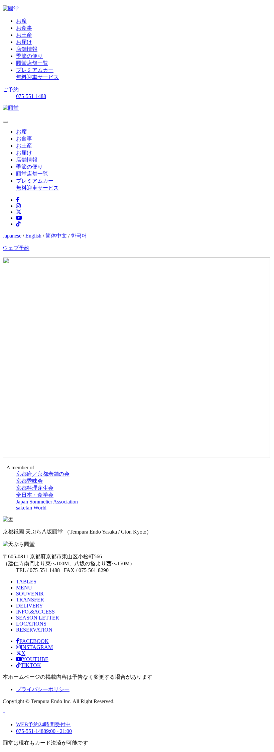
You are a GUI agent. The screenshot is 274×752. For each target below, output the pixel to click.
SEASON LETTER (37, 618)
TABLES (26, 581)
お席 (21, 21)
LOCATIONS (31, 624)
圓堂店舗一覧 (32, 63)
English (33, 236)
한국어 (79, 236)
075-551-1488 (31, 96)
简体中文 (56, 236)
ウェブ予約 (16, 248)
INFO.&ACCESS (35, 612)
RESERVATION (34, 630)
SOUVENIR (30, 593)
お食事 (24, 28)
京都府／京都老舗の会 (43, 474)
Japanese (12, 236)
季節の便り (29, 56)
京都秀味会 (29, 481)
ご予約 (11, 89)
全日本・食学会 (34, 495)
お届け (24, 42)
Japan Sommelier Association (47, 501)
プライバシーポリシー (43, 689)
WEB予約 (43, 724)
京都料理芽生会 (34, 488)
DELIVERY (29, 605)
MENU (24, 587)
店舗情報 (26, 49)
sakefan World (31, 507)
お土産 (24, 35)
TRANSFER (30, 599)
